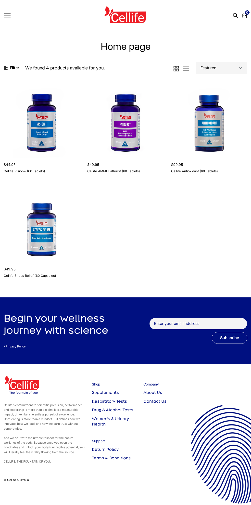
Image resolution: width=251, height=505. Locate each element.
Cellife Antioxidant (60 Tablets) (194, 171)
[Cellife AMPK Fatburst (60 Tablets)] (125, 119)
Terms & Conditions (111, 458)
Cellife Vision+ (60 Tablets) (24, 171)
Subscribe (229, 337)
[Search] (235, 14)
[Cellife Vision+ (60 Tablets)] (42, 119)
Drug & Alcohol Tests (112, 410)
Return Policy (105, 449)
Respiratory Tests (109, 401)
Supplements (105, 392)
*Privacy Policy (15, 346)
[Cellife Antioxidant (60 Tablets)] (209, 119)
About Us (152, 392)
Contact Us (154, 401)
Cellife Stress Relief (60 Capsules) (30, 276)
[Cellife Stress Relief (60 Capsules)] (42, 224)
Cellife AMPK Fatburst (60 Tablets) (113, 171)
